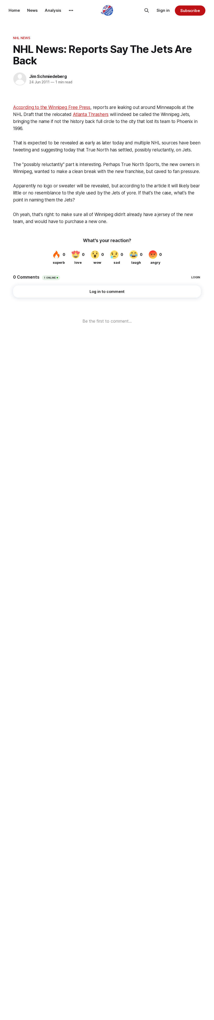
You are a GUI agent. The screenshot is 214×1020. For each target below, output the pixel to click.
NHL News (21, 38)
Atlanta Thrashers (91, 114)
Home (14, 10)
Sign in (163, 10)
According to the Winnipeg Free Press (51, 107)
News (32, 10)
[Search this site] (146, 10)
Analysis (53, 10)
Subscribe (190, 10)
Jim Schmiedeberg (48, 76)
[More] (71, 10)
